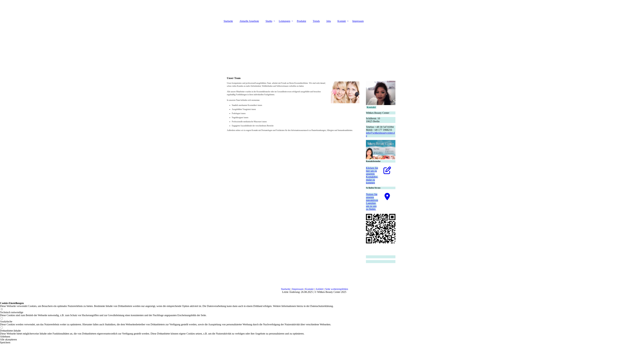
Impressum (358, 21)
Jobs (328, 21)
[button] (167, 336)
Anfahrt (319, 289)
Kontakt (341, 21)
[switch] (1, 309)
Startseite (228, 21)
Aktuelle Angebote (249, 21)
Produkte (301, 21)
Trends (316, 21)
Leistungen (284, 21)
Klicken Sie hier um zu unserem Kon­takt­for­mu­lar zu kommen (372, 175)
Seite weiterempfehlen (336, 289)
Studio (269, 21)
